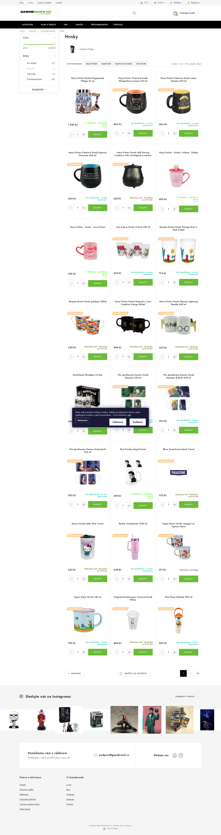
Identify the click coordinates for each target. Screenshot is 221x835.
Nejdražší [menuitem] (106, 64)
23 (198, 673)
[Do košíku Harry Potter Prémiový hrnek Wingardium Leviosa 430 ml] (143, 133)
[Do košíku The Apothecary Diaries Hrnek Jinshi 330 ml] (97, 504)
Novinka (41, 68)
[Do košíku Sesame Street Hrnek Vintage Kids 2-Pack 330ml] (188, 282)
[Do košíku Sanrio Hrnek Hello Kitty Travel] (97, 578)
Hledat (134, 13)
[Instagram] (181, 755)
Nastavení (82, 420)
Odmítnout (118, 422)
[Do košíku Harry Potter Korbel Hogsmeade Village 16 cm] (97, 134)
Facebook (70, 794)
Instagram (70, 799)
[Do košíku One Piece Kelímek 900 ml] (188, 652)
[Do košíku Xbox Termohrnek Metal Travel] (188, 504)
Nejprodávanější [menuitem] (123, 64)
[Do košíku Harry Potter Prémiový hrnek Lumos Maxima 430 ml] (188, 133)
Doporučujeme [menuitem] (74, 64)
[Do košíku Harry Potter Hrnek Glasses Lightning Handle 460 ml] (188, 356)
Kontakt (59, 2)
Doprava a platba (44, 2)
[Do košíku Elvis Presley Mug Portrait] (143, 505)
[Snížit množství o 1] (71, 134)
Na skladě (41, 63)
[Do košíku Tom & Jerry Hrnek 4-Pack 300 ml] (143, 282)
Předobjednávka (41, 79)
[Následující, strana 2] (190, 673)
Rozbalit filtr (38, 89)
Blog (21, 2)
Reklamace (24, 794)
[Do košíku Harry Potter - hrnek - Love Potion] (97, 283)
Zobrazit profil (185, 696)
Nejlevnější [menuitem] (91, 64)
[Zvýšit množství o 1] (83, 134)
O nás (30, 2)
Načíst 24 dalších (135, 673)
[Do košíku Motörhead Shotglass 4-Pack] (97, 431)
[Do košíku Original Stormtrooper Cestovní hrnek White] (143, 652)
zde (129, 414)
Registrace (195, 2)
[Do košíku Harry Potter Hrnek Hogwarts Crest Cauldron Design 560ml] (143, 356)
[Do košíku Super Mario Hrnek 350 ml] (97, 652)
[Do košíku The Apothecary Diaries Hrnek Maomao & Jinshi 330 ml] (188, 430)
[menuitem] (29, 24)
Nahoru (76, 673)
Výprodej (41, 73)
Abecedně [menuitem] (141, 64)
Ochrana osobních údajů (30, 804)
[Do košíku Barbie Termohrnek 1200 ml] (143, 578)
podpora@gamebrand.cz (114, 755)
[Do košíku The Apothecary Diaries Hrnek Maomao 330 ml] (143, 430)
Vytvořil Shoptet (112, 828)
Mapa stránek (25, 809)
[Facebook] (175, 755)
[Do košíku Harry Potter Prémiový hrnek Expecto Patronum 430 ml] (97, 207)
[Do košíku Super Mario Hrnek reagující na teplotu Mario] (188, 579)
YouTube (69, 804)
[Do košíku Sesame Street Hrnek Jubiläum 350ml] (97, 356)
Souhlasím (138, 422)
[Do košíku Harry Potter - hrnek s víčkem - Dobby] (188, 209)
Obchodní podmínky (28, 799)
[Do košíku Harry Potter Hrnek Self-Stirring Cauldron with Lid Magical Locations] (143, 207)
